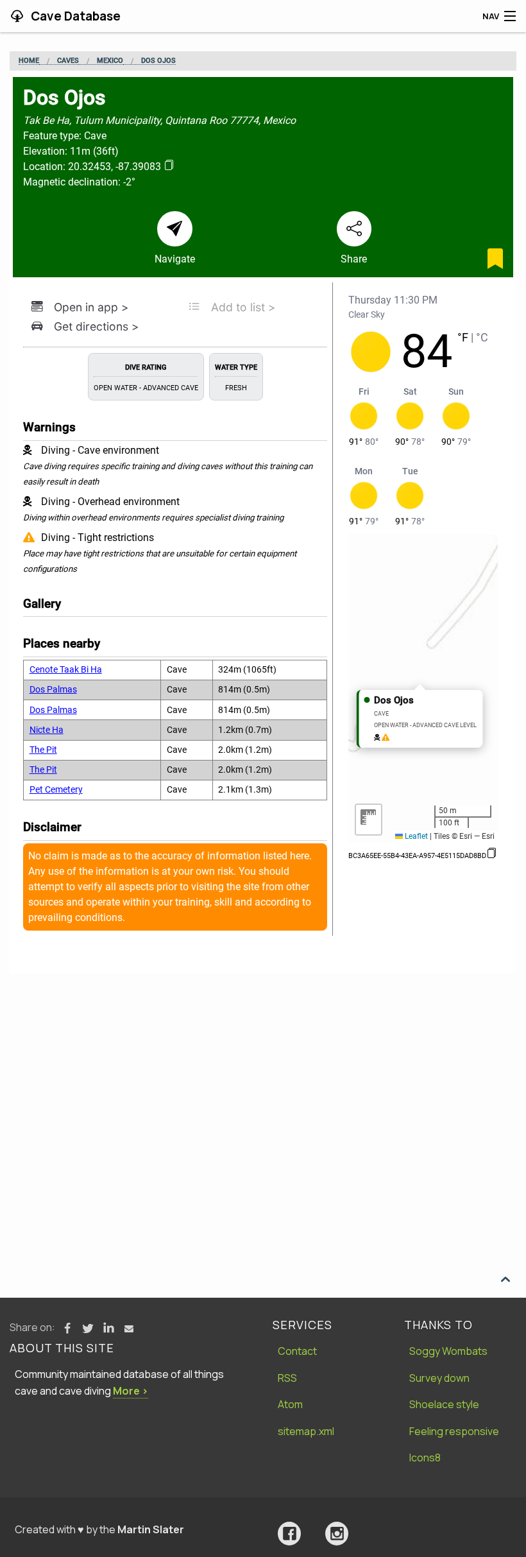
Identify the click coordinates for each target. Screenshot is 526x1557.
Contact (297, 1351)
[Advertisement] (263, 1069)
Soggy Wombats (448, 1351)
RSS (287, 1378)
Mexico (110, 61)
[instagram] (336, 1533)
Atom (290, 1404)
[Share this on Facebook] (67, 1328)
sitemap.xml (306, 1431)
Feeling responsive (454, 1431)
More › (130, 1391)
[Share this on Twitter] (88, 1328)
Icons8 (425, 1457)
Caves (68, 61)
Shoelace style (444, 1404)
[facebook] (289, 1533)
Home (29, 61)
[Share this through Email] (129, 1328)
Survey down (439, 1378)
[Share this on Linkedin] (108, 1328)
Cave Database (74, 16)
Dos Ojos (158, 61)
